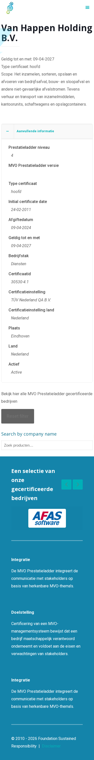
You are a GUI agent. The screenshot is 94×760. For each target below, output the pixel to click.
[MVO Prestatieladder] (10, 7)
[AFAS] (47, 518)
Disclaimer (51, 746)
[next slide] (78, 484)
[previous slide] (66, 484)
